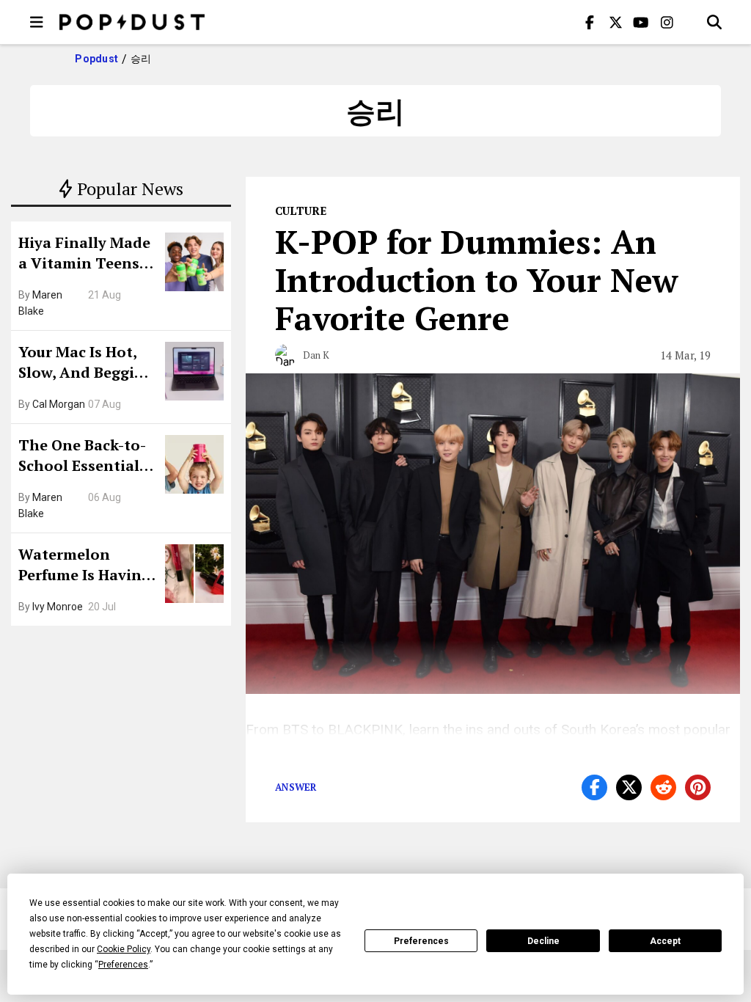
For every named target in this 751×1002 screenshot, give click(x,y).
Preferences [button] (123, 964)
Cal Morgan (58, 404)
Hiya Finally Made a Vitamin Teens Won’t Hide (84, 255)
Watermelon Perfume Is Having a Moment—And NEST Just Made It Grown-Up (84, 566)
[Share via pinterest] (698, 787)
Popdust (96, 59)
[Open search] (714, 22)
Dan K (316, 355)
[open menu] (37, 22)
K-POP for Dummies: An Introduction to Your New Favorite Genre (476, 279)
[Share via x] (629, 787)
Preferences (421, 941)
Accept (665, 941)
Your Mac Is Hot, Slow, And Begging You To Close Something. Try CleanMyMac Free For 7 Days (85, 364)
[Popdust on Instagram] (667, 22)
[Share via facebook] (594, 787)
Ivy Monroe (57, 606)
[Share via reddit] (663, 787)
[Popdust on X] (615, 22)
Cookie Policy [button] (123, 949)
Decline (543, 941)
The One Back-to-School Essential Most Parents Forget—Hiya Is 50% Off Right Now (86, 457)
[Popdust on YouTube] (641, 22)
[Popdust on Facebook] (590, 22)
